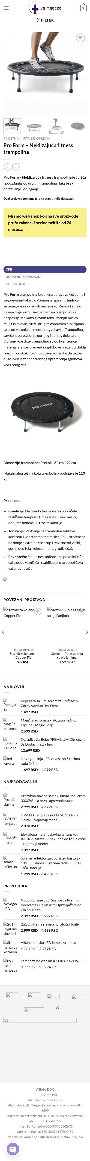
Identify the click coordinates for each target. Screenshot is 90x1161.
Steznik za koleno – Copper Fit (23, 656)
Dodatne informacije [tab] (24, 277)
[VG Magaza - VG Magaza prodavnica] (45, 8)
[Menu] (6, 8)
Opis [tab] (9, 269)
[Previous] (11, 73)
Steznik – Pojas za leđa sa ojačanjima (67, 656)
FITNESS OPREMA (36, 138)
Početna (11, 138)
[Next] (79, 73)
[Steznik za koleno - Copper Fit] (23, 626)
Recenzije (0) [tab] (16, 284)
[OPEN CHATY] (13, 1149)
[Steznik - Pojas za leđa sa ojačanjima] (67, 626)
